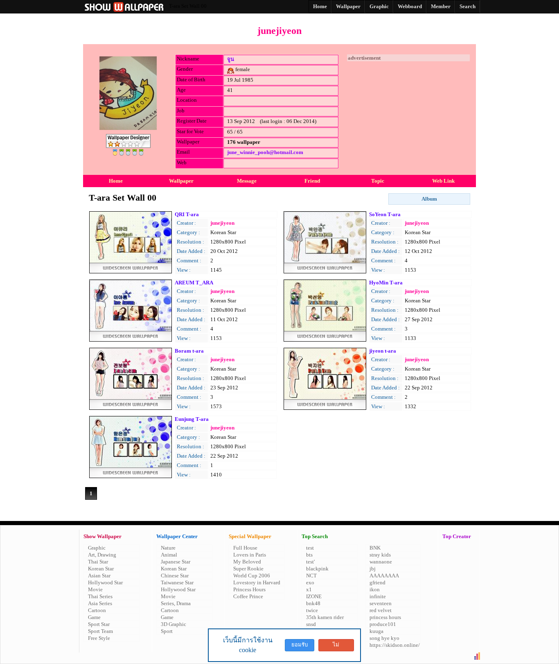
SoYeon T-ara (385, 214)
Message (247, 181)
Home (116, 181)
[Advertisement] (408, 112)
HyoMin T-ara (386, 282)
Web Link (443, 181)
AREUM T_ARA (194, 282)
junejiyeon (222, 223)
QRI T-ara (187, 214)
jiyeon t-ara (382, 351)
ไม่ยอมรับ (336, 646)
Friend (312, 181)
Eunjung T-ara (192, 419)
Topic (377, 181)
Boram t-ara (189, 351)
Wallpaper (181, 181)
